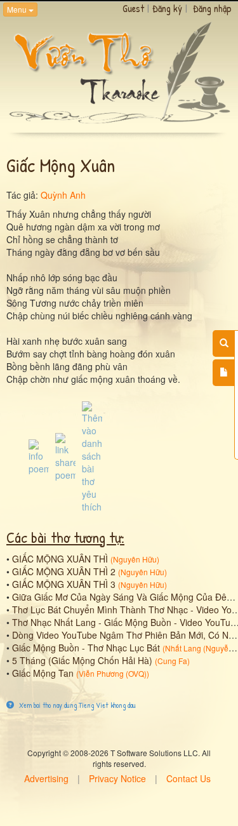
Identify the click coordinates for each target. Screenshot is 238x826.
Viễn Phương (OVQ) (113, 673)
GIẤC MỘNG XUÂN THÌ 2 (64, 571)
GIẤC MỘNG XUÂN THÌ (60, 558)
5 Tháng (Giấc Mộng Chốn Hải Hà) (82, 660)
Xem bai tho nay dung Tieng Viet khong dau (76, 705)
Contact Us (188, 778)
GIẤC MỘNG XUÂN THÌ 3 (64, 584)
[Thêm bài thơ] (224, 372)
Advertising (46, 778)
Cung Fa (172, 660)
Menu (18, 9)
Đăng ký (167, 8)
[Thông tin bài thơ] (39, 456)
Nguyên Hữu (135, 559)
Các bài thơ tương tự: (65, 537)
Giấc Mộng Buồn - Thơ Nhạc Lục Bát (86, 647)
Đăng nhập (212, 8)
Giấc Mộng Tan (43, 673)
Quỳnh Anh (63, 195)
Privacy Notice (117, 778)
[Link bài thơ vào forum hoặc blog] (65, 456)
